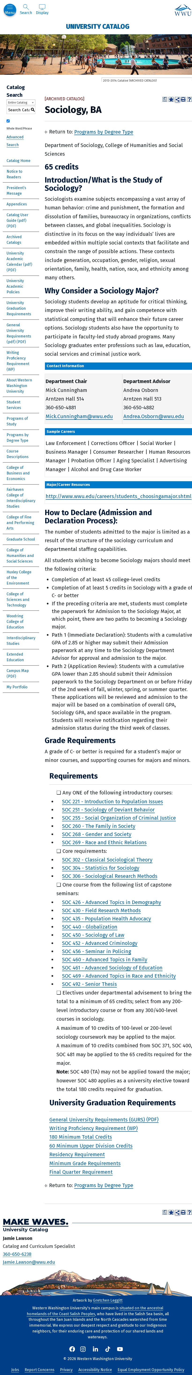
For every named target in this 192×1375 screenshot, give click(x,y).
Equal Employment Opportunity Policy (151, 1370)
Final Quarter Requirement (81, 1172)
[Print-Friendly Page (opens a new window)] (183, 99)
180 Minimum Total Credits (80, 1137)
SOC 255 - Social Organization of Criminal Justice (119, 818)
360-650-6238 (17, 1254)
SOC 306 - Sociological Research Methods (109, 876)
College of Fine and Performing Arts (20, 523)
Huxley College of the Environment (19, 577)
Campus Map (18, 670)
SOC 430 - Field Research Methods (101, 910)
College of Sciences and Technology (18, 599)
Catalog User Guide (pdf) (17, 218)
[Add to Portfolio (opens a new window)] (171, 99)
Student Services (14, 405)
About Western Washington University (19, 386)
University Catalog (97, 26)
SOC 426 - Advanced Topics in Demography (111, 902)
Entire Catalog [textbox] (17, 102)
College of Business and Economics (18, 473)
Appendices (17, 204)
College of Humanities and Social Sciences (20, 556)
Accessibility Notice (95, 1370)
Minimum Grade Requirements (85, 1163)
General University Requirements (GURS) (97, 1119)
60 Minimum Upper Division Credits (91, 1145)
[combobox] (21, 102)
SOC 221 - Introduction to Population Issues (112, 801)
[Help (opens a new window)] (189, 99)
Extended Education (15, 657)
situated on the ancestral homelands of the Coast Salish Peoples (95, 1311)
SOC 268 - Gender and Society (96, 834)
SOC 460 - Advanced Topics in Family (104, 959)
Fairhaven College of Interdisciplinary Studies (21, 498)
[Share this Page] (177, 99)
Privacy (66, 1370)
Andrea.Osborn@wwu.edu (153, 416)
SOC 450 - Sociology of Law (93, 935)
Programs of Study (17, 421)
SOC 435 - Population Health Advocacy (106, 918)
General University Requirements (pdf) (19, 333)
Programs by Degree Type (18, 438)
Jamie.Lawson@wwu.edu (29, 1262)
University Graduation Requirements (19, 308)
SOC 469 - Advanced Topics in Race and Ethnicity (119, 976)
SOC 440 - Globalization (89, 927)
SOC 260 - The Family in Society (98, 826)
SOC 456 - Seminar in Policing (96, 951)
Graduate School (21, 539)
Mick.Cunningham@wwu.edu (79, 416)
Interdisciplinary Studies (21, 641)
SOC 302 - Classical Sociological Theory (107, 860)
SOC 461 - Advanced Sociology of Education (112, 968)
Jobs (15, 1370)
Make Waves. (35, 1222)
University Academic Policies (15, 286)
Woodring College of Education (15, 621)
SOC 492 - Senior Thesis (89, 984)
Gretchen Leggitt (107, 1300)
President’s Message (16, 191)
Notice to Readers (14, 174)
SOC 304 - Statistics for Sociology (100, 868)
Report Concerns (39, 1370)
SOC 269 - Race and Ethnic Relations (104, 842)
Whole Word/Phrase (19, 128)
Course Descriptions (18, 454)
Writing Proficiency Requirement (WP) (18, 361)
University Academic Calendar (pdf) (19, 259)
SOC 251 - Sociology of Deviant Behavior (108, 810)
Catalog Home (18, 160)
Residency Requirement (77, 1154)
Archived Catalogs (14, 240)
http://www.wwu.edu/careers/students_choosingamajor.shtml (119, 496)
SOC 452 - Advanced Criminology (99, 943)
